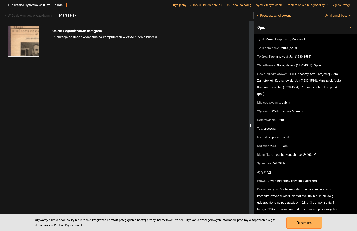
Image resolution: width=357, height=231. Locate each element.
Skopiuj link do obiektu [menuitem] (206, 5)
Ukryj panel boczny (338, 15)
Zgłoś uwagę (342, 5)
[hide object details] (251, 126)
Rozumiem (304, 223)
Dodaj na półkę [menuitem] (241, 5)
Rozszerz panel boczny (275, 15)
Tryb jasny (179, 5)
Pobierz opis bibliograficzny (306, 5)
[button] (305, 27)
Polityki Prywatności (68, 225)
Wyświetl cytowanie (269, 5)
